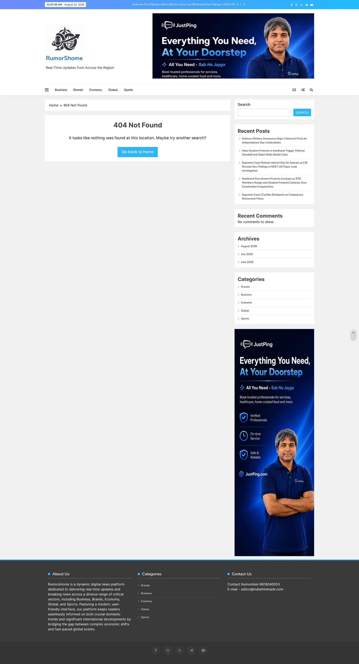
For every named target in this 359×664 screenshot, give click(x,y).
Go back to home (138, 151)
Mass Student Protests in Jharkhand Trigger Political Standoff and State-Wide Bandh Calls (273, 152)
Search (244, 104)
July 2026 (247, 254)
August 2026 (249, 246)
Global (113, 90)
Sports (128, 90)
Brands (78, 90)
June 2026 (247, 262)
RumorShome (64, 58)
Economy (95, 90)
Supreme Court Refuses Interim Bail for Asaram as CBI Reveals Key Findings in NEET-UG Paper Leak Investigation (184, 4)
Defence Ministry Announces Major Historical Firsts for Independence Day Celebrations (274, 140)
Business (61, 90)
